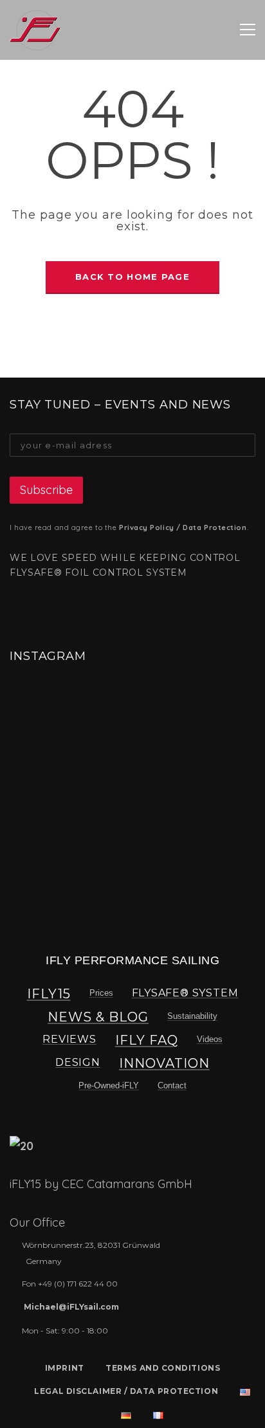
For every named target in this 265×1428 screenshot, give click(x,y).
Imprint (64, 1368)
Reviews (69, 1039)
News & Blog (98, 1017)
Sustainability (192, 1016)
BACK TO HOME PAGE (132, 276)
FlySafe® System (185, 993)
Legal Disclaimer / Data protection (126, 1391)
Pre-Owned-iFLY (108, 1085)
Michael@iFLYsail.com (71, 1307)
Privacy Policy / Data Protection (183, 527)
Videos (210, 1039)
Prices (101, 993)
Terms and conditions (162, 1368)
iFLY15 (49, 994)
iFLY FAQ (146, 1040)
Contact (172, 1085)
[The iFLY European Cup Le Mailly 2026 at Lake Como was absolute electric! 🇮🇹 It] (48, 721)
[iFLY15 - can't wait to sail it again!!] (35, 30)
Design (77, 1062)
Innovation (164, 1063)
